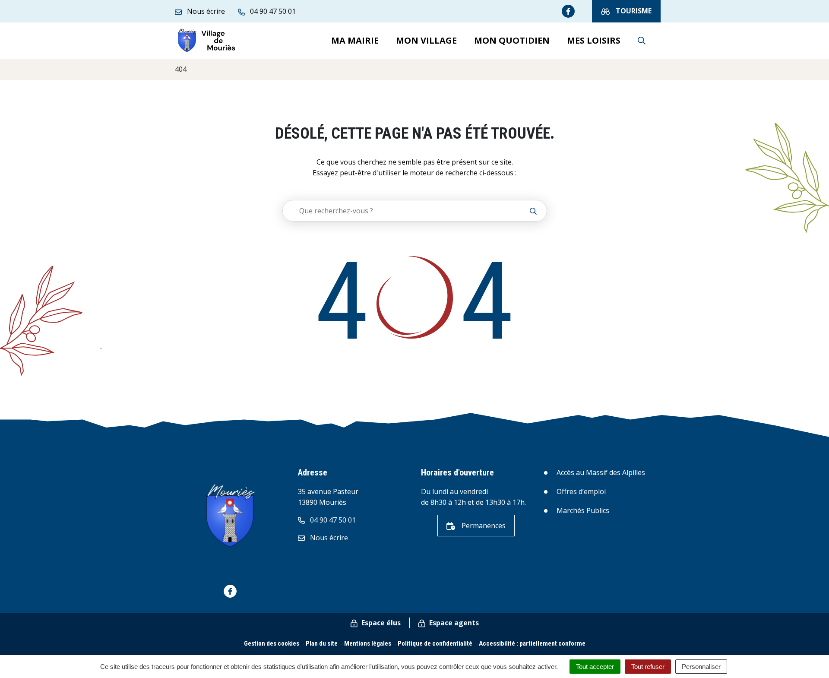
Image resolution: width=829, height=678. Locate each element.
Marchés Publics (583, 510)
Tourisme (633, 11)
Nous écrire (328, 537)
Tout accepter (595, 666)
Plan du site (322, 643)
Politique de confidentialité (435, 643)
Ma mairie (355, 40)
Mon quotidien (512, 40)
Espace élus (380, 622)
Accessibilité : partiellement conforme (532, 643)
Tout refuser (647, 666)
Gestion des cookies (271, 643)
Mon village (426, 40)
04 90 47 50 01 (332, 520)
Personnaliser (701, 666)
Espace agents (453, 622)
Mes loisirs (593, 40)
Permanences (483, 525)
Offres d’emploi (581, 491)
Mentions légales (367, 643)
